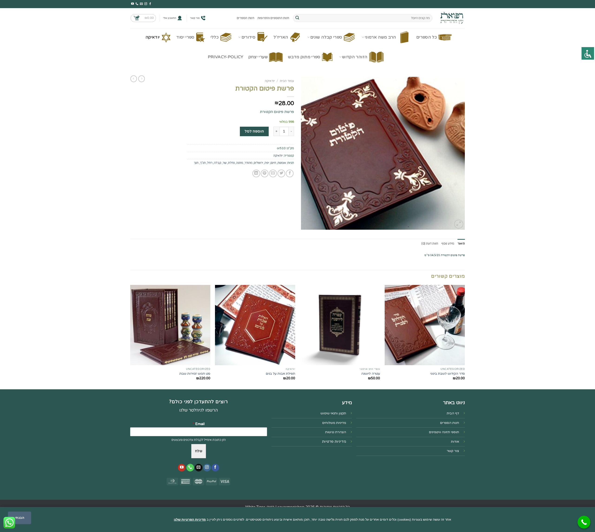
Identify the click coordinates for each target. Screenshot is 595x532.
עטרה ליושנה (370, 374)
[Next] (130, 336)
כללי (215, 37)
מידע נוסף (447, 243)
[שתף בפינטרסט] (264, 173)
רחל (209, 163)
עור (225, 163)
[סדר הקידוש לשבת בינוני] (425, 325)
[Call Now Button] (584, 522)
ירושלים (258, 163)
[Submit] (297, 18)
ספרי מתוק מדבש (304, 57)
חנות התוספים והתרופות (273, 18)
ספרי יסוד (185, 37)
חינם (273, 163)
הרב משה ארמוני (380, 37)
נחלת (231, 163)
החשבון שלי (169, 17)
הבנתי (19, 517)
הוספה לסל (254, 131)
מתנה (239, 163)
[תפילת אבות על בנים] (255, 325)
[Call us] (137, 4)
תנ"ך (203, 163)
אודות (455, 442)
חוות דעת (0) (429, 243)
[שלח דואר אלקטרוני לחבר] (273, 173)
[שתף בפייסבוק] (290, 173)
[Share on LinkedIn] (256, 173)
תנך (196, 163)
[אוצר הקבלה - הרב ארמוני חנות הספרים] (452, 18)
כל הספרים (426, 37)
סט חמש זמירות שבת (194, 374)
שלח (198, 451)
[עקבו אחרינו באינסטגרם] (145, 4)
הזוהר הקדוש (354, 57)
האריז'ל (281, 37)
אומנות (282, 163)
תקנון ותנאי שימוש (333, 413)
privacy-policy (225, 57)
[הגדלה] (458, 224)
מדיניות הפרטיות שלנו (190, 519)
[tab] (461, 243)
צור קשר (195, 17)
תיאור (461, 243)
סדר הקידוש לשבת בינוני (447, 374)
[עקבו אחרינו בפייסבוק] (150, 4)
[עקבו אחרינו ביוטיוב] (132, 4)
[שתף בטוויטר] (281, 173)
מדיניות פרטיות (334, 441)
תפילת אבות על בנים (280, 374)
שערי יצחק (258, 57)
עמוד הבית (287, 81)
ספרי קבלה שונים (326, 37)
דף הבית (453, 413)
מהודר (248, 163)
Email (199, 424)
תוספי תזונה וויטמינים (444, 432)
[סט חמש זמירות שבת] (170, 325)
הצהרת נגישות (335, 432)
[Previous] (464, 336)
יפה (266, 163)
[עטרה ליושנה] (340, 325)
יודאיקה (152, 37)
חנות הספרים (245, 18)
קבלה (217, 163)
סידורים (248, 37)
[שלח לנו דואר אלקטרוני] (141, 4)
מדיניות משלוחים (334, 423)
